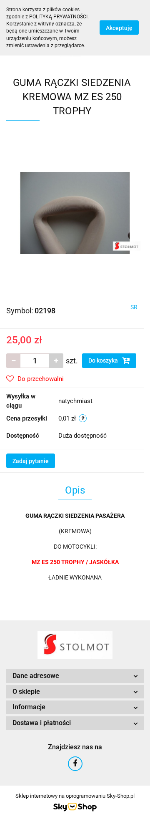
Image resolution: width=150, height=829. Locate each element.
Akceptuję (119, 28)
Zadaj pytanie (30, 461)
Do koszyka (103, 360)
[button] (75, 676)
